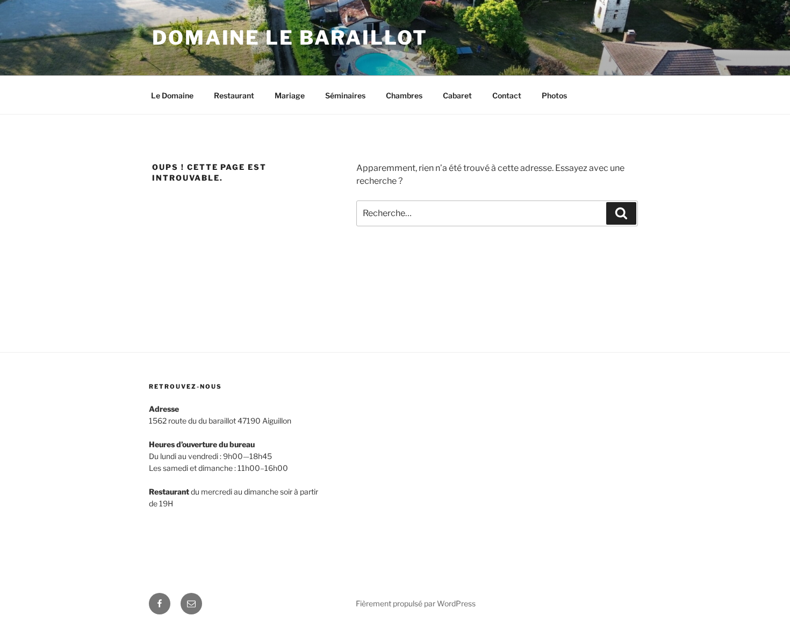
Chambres (404, 95)
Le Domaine (172, 95)
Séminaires (345, 95)
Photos (554, 95)
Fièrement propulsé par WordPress (416, 603)
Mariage (290, 95)
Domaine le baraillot (290, 37)
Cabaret (457, 95)
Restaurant (234, 95)
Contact (506, 95)
